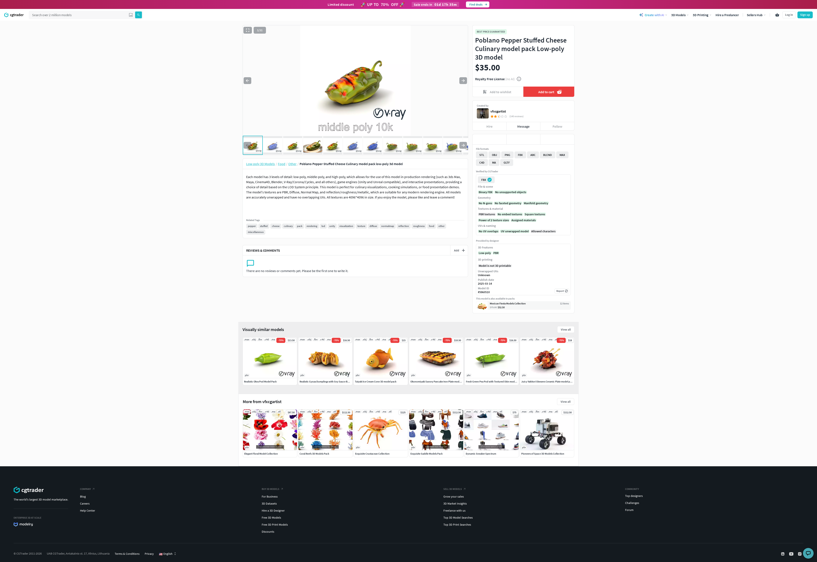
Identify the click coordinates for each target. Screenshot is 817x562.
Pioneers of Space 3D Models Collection (542, 453)
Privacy (149, 554)
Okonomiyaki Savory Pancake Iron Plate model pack (438, 381)
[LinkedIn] (783, 554)
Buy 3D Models (270, 489)
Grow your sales (453, 496)
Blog (83, 496)
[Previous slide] (247, 80)
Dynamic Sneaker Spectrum (481, 453)
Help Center (87, 510)
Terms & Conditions (127, 554)
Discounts (268, 531)
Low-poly (485, 253)
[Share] (557, 139)
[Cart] (777, 14)
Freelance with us (454, 510)
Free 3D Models (271, 517)
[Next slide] (463, 80)
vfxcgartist (498, 111)
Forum (629, 510)
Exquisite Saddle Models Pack (426, 453)
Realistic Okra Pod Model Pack (260, 381)
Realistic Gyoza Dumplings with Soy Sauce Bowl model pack (332, 381)
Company (85, 489)
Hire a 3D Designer (273, 510)
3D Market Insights (455, 503)
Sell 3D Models (452, 489)
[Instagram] (800, 554)
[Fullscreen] (247, 30)
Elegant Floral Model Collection (261, 453)
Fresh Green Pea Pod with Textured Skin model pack (494, 381)
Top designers (634, 496)
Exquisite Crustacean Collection (372, 453)
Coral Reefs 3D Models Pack (314, 453)
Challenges (632, 503)
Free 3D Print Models (275, 524)
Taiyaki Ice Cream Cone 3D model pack (375, 381)
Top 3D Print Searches (457, 524)
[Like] (489, 139)
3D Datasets (269, 503)
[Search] (138, 14)
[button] (130, 14)
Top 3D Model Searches (458, 517)
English (166, 554)
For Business (270, 496)
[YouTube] (791, 554)
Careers (85, 503)
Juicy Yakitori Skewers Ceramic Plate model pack (547, 381)
